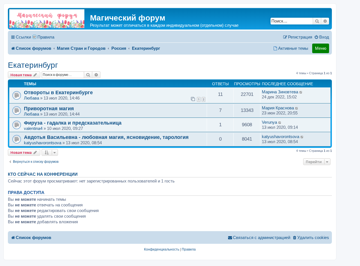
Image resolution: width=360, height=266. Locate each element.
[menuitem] (321, 37)
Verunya (269, 122)
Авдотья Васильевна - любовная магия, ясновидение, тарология (106, 137)
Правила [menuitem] (45, 37)
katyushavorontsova (42, 142)
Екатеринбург (33, 65)
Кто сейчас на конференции (43, 174)
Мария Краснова (278, 107)
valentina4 (33, 128)
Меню (320, 48)
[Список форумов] (46, 18)
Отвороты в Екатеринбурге (58, 92)
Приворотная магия (49, 108)
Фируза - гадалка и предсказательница (73, 123)
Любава (31, 98)
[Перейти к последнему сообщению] (301, 91)
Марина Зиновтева (280, 91)
